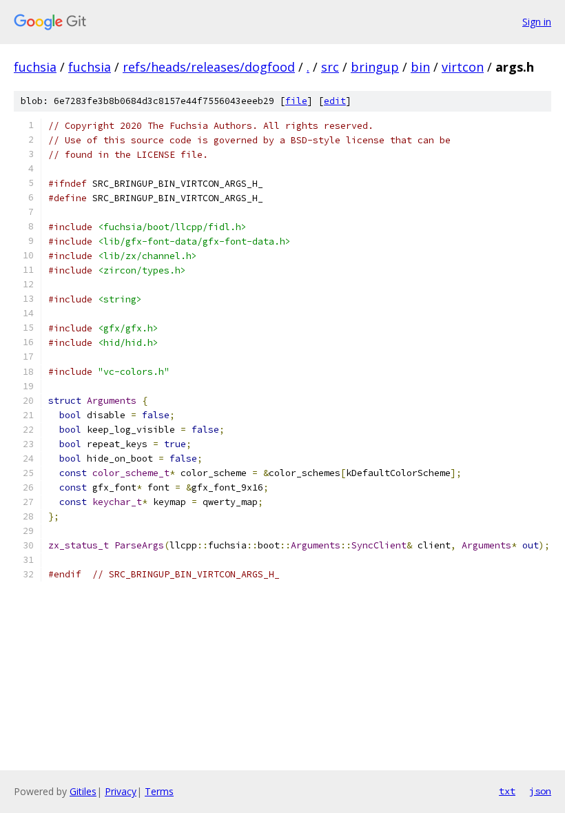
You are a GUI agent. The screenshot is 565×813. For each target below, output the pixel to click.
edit (335, 101)
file (296, 101)
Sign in (536, 21)
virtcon (463, 67)
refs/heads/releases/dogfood (209, 67)
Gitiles (83, 791)
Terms (159, 791)
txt (507, 791)
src (330, 67)
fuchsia (35, 67)
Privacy (120, 791)
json (540, 791)
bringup (375, 67)
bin (420, 67)
